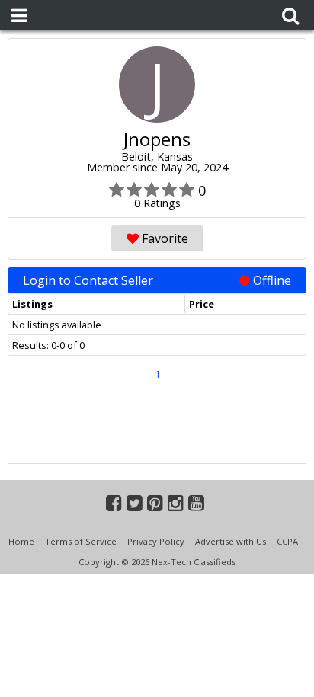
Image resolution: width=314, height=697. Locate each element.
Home (21, 541)
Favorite (163, 238)
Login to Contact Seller (157, 280)
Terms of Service (81, 541)
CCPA (287, 541)
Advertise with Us (230, 541)
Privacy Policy (155, 541)
